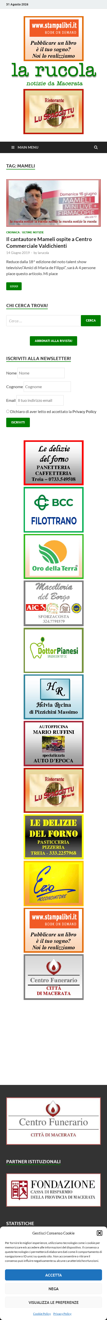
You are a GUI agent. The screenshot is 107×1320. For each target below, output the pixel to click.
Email (11, 400)
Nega (53, 1288)
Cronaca (13, 232)
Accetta (53, 1275)
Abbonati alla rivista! (53, 341)
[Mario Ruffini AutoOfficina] (54, 764)
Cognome (14, 386)
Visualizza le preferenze (54, 1302)
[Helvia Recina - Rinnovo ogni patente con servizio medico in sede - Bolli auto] (54, 717)
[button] (99, 1233)
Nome (11, 373)
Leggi (12, 285)
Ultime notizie (33, 232)
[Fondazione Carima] (53, 1205)
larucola (43, 253)
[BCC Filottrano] (54, 531)
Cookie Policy (42, 1314)
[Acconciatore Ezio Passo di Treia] (54, 904)
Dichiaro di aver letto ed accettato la (52, 411)
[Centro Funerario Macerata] (53, 1143)
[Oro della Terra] (54, 577)
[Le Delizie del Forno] (54, 483)
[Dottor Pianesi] (54, 671)
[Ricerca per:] (53, 320)
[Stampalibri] (54, 59)
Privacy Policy (62, 1314)
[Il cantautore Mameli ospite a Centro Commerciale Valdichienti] (53, 205)
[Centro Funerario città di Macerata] (54, 998)
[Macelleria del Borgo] (54, 624)
